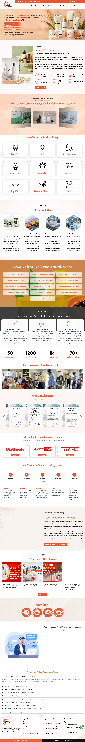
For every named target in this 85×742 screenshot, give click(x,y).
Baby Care (15, 172)
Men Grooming (69, 154)
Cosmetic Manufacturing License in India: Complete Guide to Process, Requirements (73, 586)
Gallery (70, 5)
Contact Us (81, 5)
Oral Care (70, 172)
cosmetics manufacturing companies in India (57, 537)
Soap (69, 191)
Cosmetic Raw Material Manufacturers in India (31, 585)
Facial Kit (42, 172)
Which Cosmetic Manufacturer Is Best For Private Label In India (10, 585)
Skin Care (15, 154)
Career (65, 5)
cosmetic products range (49, 524)
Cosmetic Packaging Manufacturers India (50, 585)
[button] (7, 117)
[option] (15, 415)
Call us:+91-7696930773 (21, 740)
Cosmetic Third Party (56, 5)
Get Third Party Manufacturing (64, 740)
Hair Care (42, 154)
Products (45, 5)
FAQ (75, 5)
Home (17, 5)
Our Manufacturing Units (35, 5)
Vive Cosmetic (47, 521)
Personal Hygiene (42, 191)
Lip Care (15, 191)
